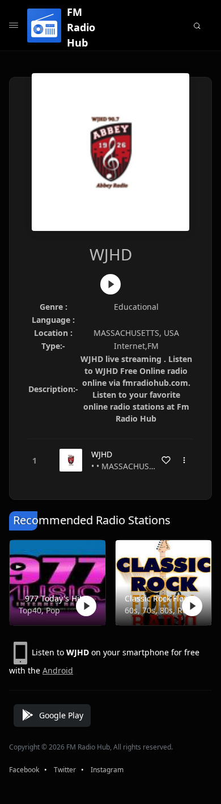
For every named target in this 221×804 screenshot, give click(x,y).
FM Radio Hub (81, 27)
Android (57, 670)
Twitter (65, 769)
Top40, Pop (39, 610)
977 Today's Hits (55, 598)
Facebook (24, 769)
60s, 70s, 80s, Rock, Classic (161, 610)
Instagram (107, 769)
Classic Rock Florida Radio (161, 598)
